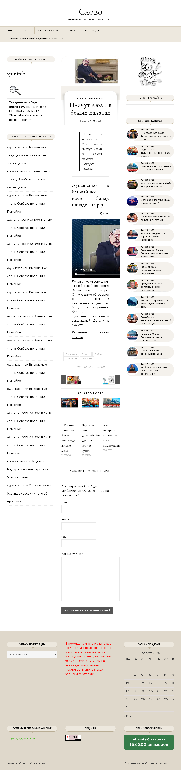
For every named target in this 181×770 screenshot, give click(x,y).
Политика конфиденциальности (37, 38)
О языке (71, 30)
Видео (85, 354)
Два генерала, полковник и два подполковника (114, 435)
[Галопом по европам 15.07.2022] (112, 379)
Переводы (92, 30)
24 (128, 699)
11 (135, 683)
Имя (64, 502)
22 (166, 691)
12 (142, 683)
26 (143, 699)
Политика (46, 30)
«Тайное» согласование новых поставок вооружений (154, 370)
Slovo (98, 120)
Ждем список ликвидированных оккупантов (151, 270)
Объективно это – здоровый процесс (151, 352)
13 (150, 683)
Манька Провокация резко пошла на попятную (155, 218)
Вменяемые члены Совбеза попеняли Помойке (27, 203)
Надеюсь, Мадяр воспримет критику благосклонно (28, 469)
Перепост (71, 358)
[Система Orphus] (15, 94)
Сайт (64, 536)
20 (151, 691)
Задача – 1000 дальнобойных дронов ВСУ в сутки (156, 152)
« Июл (128, 716)
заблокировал (148, 744)
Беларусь (71, 354)
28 (158, 699)
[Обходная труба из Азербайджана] (69, 379)
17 (127, 691)
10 (127, 683)
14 (158, 683)
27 (151, 699)
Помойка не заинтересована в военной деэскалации (156, 320)
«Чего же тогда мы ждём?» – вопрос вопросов (156, 185)
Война (82, 98)
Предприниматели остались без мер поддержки (151, 286)
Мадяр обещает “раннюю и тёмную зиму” (155, 201)
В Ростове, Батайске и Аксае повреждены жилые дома (156, 136)
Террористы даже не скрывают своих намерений (153, 236)
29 (166, 699)
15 (165, 683)
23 (174, 691)
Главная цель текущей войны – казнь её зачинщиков (28, 155)
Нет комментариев (90, 366)
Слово (91, 11)
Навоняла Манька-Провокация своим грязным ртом (151, 337)
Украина (87, 358)
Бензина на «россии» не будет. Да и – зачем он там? (154, 303)
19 (142, 691)
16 (173, 683)
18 (135, 691)
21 (158, 691)
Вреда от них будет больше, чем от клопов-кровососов (154, 253)
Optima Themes (36, 763)
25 (135, 699)
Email (65, 519)
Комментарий (72, 554)
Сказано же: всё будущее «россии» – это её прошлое (29, 493)
